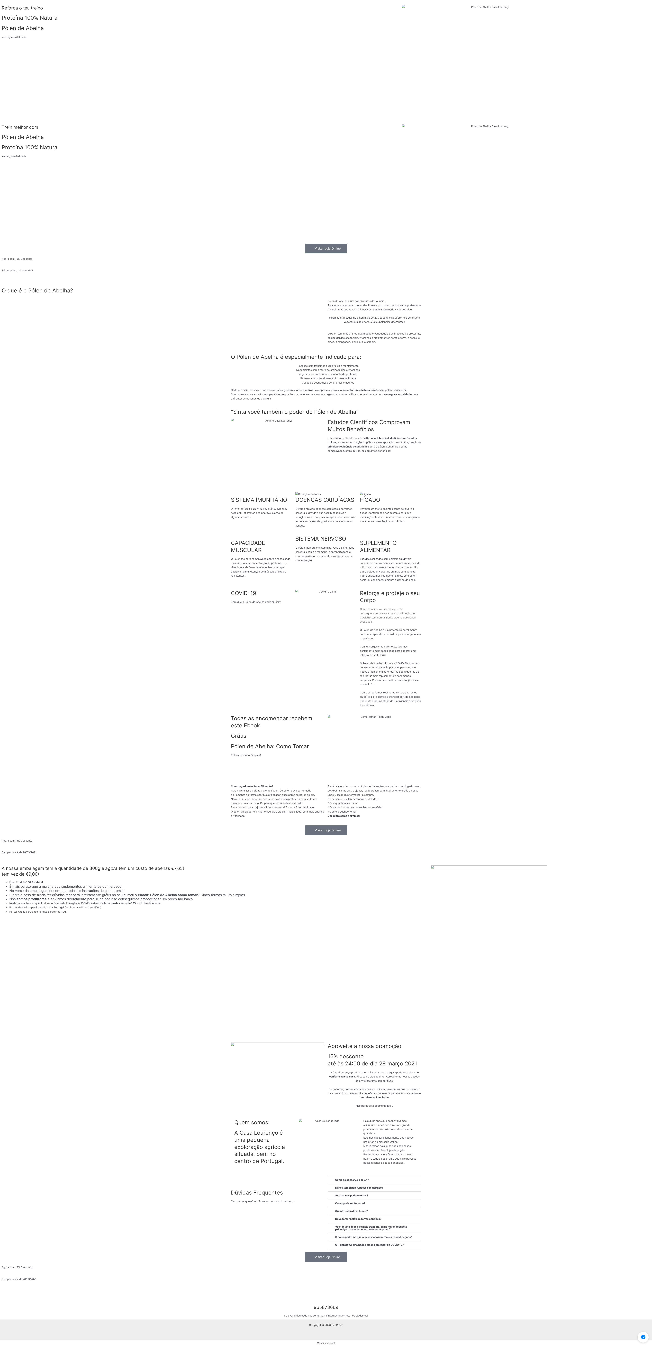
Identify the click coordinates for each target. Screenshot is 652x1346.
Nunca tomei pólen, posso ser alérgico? (359, 1187)
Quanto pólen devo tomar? (351, 1211)
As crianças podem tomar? (351, 1195)
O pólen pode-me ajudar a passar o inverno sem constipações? (373, 1237)
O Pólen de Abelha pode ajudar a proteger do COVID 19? (369, 1244)
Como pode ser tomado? (350, 1203)
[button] (374, 1180)
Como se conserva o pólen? (352, 1179)
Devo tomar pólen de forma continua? (358, 1218)
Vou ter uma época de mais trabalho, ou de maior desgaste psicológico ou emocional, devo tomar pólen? (371, 1228)
